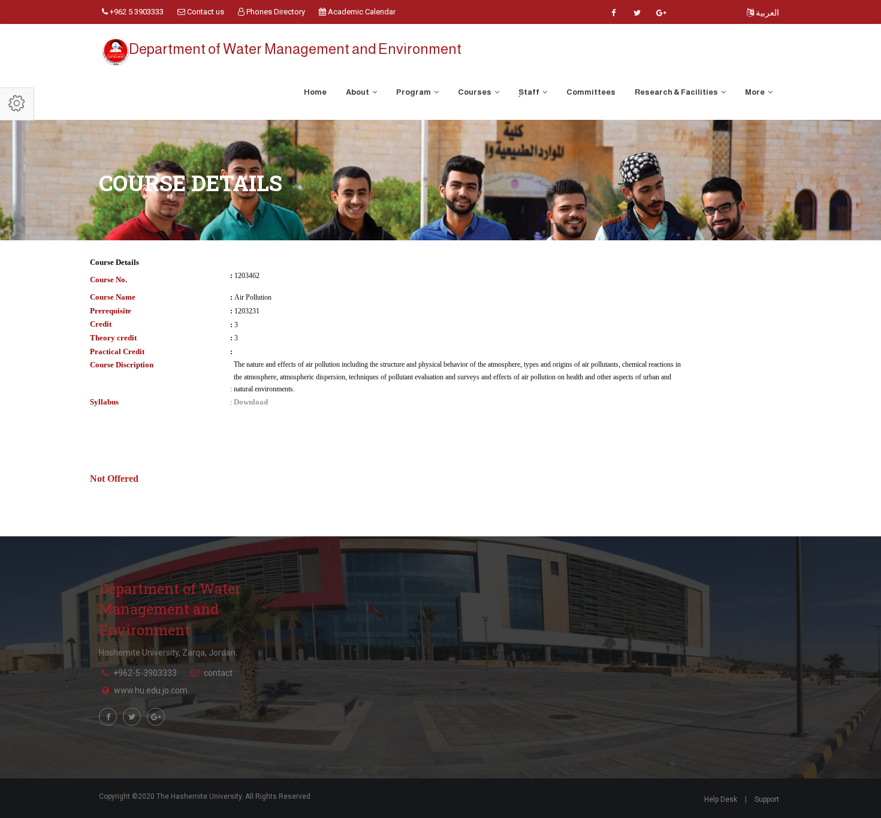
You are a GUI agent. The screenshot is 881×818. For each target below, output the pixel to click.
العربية (766, 12)
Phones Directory (275, 11)
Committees (591, 91)
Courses (475, 91)
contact (218, 673)
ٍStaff (529, 91)
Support (767, 799)
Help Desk (720, 799)
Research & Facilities (677, 91)
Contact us (204, 11)
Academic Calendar (361, 11)
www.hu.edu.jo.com (151, 690)
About (358, 91)
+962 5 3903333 (136, 11)
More (755, 91)
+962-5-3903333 (145, 673)
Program (414, 91)
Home (315, 91)
